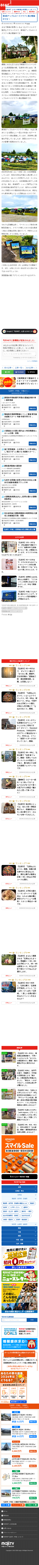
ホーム (5, 1511)
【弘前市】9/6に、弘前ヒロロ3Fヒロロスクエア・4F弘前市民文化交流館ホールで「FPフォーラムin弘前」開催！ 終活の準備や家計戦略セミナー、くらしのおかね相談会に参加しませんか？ (27, 1097)
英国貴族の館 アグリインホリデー (12, 611)
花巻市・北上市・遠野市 (10, 1211)
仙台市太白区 (26, 1215)
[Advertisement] (19, 638)
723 (11, 614)
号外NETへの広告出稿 (9, 1524)
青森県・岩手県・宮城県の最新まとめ (15, 1203)
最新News (17, 11)
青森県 (28, 23)
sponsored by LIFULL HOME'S (19, 1407)
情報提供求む (7, 1520)
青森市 (32, 1203)
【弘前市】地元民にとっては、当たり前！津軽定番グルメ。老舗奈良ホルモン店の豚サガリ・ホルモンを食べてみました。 (26, 809)
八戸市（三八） (15, 1207)
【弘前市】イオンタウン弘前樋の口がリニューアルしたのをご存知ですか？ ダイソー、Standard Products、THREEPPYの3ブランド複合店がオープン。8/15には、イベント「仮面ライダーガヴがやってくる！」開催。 (27, 730)
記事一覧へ (19, 368)
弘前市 (4, 608)
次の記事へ (30, 368)
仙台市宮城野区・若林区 (10, 1215)
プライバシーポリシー (9, 1532)
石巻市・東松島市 (21, 1219)
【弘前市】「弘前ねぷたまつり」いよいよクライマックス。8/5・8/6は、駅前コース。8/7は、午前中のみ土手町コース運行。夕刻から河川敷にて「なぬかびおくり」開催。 (27, 701)
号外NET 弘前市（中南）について (13, 1537)
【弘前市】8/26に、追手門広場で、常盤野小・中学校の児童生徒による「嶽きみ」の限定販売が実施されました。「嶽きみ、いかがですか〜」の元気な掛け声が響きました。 (27, 1078)
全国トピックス (6, 11)
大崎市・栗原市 (8, 1219)
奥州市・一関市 (27, 1211)
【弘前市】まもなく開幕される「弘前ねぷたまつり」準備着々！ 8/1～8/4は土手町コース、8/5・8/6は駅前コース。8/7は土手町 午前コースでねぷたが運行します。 (27, 963)
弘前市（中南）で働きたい (19, 391)
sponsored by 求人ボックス (19, 393)
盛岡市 (26, 1207)
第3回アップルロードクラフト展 (17, 608)
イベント (5, 614)
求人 (24, 11)
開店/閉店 (32, 11)
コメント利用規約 (32, 361)
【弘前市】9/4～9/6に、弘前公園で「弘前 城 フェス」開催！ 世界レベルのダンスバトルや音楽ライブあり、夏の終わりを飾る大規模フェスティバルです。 (27, 760)
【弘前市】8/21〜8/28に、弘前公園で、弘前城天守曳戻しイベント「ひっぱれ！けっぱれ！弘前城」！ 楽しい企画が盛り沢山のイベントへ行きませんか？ (27, 991)
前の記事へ (8, 368)
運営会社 (6, 1515)
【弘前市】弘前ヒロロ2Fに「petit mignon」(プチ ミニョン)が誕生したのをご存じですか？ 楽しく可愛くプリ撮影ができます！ (27, 1115)
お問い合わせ (7, 1528)
